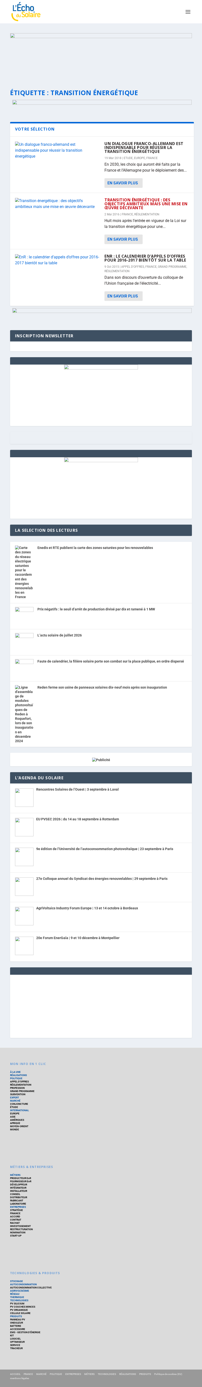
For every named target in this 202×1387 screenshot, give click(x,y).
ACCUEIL (15, 1374)
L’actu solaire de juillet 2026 (59, 635)
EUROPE (139, 158)
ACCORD (15, 1216)
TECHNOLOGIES (19, 1300)
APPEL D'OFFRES (132, 266)
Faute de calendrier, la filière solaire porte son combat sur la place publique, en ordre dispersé (110, 661)
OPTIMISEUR (17, 1342)
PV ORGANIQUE (19, 1310)
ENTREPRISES (18, 1207)
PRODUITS (16, 1316)
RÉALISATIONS (18, 1075)
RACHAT (15, 1223)
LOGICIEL (15, 1338)
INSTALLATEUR (18, 1191)
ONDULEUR (16, 1322)
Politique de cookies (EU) (168, 1374)
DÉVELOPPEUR (18, 1184)
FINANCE (15, 1213)
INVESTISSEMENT (20, 1226)
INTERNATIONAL (19, 1110)
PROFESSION (17, 1088)
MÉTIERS (15, 1175)
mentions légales (19, 1378)
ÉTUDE (14, 1107)
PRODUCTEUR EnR (20, 1178)
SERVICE (15, 1345)
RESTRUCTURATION (21, 1229)
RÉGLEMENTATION (146, 214)
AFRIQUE (15, 1123)
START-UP (15, 1235)
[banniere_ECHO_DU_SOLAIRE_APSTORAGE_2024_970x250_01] (101, 56)
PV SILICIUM (17, 1303)
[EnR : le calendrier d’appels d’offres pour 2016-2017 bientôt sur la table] (57, 260)
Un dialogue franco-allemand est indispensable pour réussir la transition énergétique (144, 147)
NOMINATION (17, 1232)
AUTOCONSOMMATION (23, 1284)
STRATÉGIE (16, 1210)
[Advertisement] (101, 1005)
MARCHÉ (15, 1100)
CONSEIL (15, 1194)
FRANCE (152, 158)
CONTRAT (15, 1219)
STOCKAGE (16, 1281)
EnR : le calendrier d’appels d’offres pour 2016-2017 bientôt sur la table (145, 258)
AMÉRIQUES (17, 1120)
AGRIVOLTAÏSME (19, 1290)
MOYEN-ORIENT (19, 1126)
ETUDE (128, 158)
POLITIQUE (16, 1078)
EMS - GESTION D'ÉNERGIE (25, 1332)
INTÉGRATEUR (18, 1187)
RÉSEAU (14, 1294)
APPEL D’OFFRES (19, 1081)
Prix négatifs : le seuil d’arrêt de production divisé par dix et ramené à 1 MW (96, 609)
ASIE (13, 1116)
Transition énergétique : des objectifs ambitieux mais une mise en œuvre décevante (145, 203)
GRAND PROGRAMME (172, 266)
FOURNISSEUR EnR (20, 1181)
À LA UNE (15, 1072)
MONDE (14, 1129)
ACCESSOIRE (17, 1329)
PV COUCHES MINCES (22, 1306)
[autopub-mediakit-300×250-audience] (101, 461)
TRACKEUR (16, 1348)
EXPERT (14, 1097)
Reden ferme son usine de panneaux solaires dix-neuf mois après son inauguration (102, 687)
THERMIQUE (17, 1297)
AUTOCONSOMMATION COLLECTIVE (31, 1287)
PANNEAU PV (17, 1319)
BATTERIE (15, 1326)
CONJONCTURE (19, 1104)
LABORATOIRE (18, 1203)
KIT (12, 1335)
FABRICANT (16, 1200)
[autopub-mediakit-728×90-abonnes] (102, 103)
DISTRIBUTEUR (18, 1197)
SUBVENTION (17, 1094)
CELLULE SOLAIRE (20, 1313)
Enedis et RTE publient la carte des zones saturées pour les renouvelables (95, 548)
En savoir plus (122, 183)
